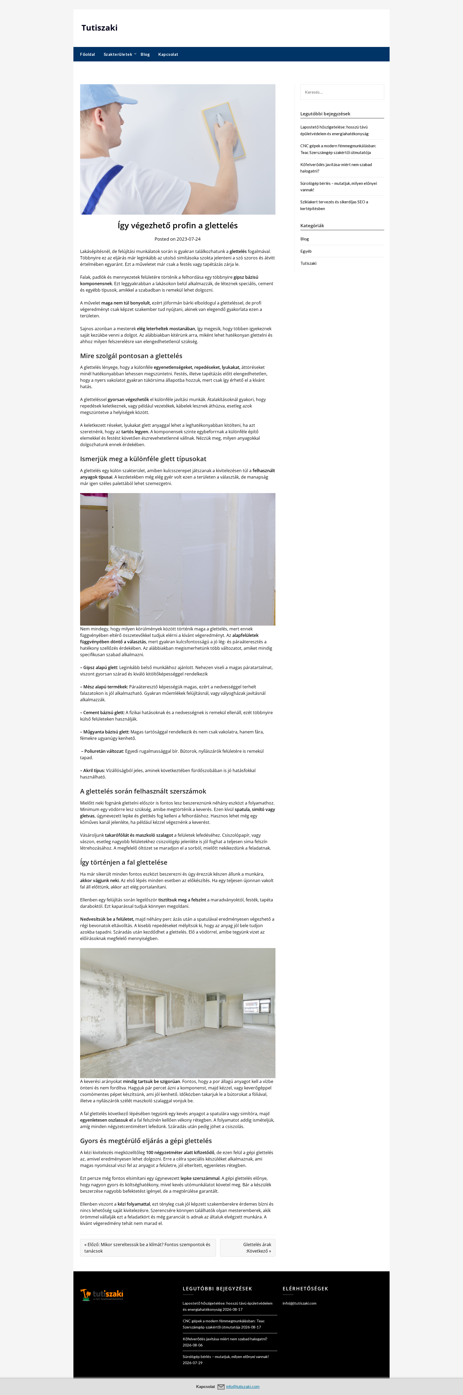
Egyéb (306, 251)
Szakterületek (118, 54)
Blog (145, 54)
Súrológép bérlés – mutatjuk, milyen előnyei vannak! (226, 1356)
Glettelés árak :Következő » (257, 1248)
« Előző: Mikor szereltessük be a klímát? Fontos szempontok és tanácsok (147, 1248)
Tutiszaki (99, 27)
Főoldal (87, 54)
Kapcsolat (168, 54)
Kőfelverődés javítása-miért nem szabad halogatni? (225, 1339)
